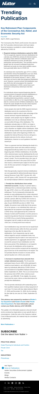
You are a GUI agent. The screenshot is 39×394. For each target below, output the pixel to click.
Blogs (7, 375)
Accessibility (10, 387)
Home (5, 387)
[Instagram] (16, 382)
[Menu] (30, 4)
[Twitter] (12, 382)
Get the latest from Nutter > (14, 332)
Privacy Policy (27, 387)
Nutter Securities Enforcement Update (18, 370)
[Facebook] (19, 382)
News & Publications (12, 368)
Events (7, 373)
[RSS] (23, 382)
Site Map (13, 388)
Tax (2, 350)
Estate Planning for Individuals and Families (15, 345)
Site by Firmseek (19, 388)
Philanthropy (5, 358)
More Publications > (8, 324)
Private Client (5, 348)
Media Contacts (10, 377)
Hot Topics (8, 366)
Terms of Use (7, 388)
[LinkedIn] (8, 382)
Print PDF (4, 37)
